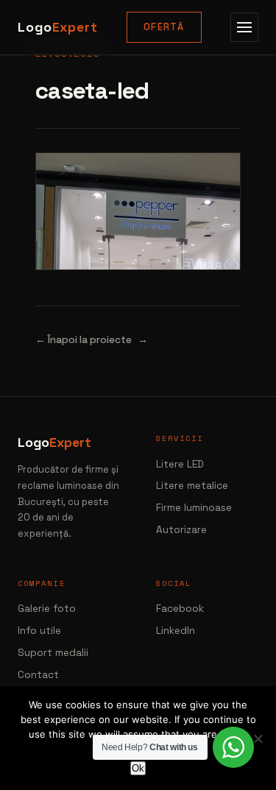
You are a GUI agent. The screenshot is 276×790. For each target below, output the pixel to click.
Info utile (39, 630)
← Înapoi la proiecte (83, 340)
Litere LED (180, 464)
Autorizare (181, 529)
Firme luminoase (194, 507)
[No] (257, 738)
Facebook (180, 608)
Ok (138, 768)
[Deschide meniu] (244, 27)
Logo (58, 27)
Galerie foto (47, 608)
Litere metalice (192, 485)
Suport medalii (53, 652)
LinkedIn (175, 630)
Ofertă (164, 27)
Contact (38, 675)
